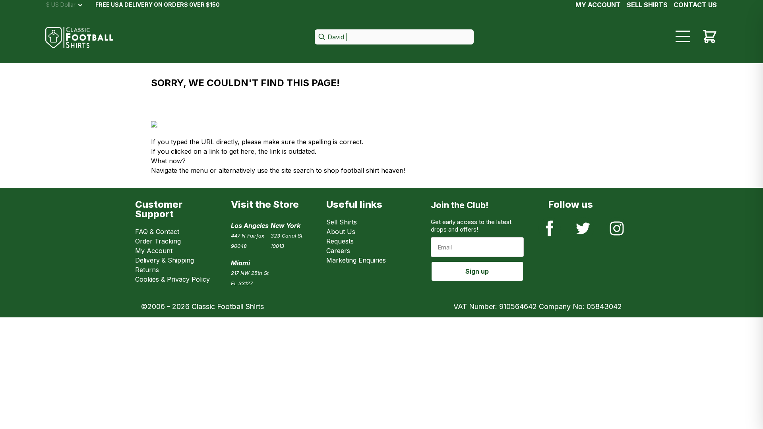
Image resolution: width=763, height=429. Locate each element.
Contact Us (695, 5)
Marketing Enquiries (356, 260)
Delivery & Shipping (164, 260)
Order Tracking (158, 241)
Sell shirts (647, 5)
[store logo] (79, 37)
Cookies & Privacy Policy (172, 279)
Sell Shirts (341, 222)
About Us (340, 232)
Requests (340, 241)
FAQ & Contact (157, 232)
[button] (394, 37)
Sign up (477, 271)
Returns (147, 270)
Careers (338, 251)
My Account (598, 5)
